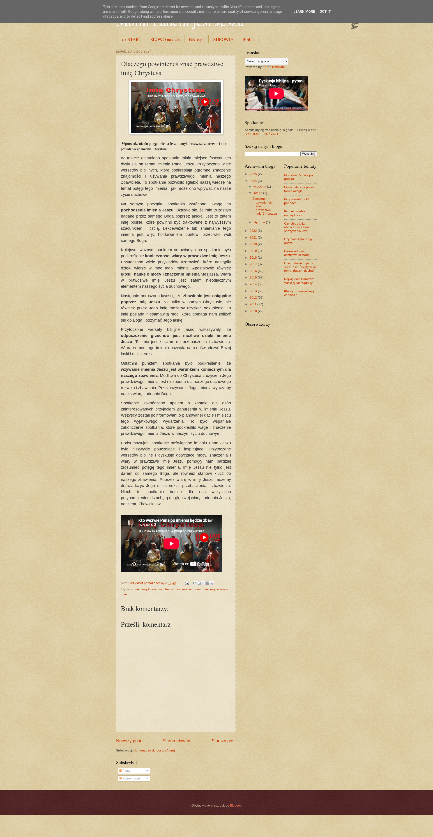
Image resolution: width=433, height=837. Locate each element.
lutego (258, 193)
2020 (254, 244)
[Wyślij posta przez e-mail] (186, 583)
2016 (254, 271)
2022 (254, 230)
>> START (131, 39)
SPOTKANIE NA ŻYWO (261, 134)
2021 (254, 237)
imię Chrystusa (152, 589)
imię (137, 589)
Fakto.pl (196, 39)
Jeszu (168, 589)
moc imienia (183, 589)
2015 (254, 277)
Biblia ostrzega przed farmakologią (299, 189)
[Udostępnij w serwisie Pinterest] (212, 583)
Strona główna (176, 740)
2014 (254, 284)
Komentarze (131, 778)
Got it (325, 11)
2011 (253, 304)
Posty (126, 770)
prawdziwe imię (204, 589)
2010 (254, 311)
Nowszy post (128, 740)
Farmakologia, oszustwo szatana (297, 253)
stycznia (259, 222)
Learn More (304, 11)
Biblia (248, 39)
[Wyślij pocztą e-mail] (195, 583)
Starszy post (224, 740)
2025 (254, 174)
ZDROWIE (223, 39)
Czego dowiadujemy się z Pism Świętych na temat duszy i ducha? (300, 267)
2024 (254, 181)
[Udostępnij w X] (203, 583)
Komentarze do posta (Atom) (154, 750)
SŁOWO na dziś (165, 39)
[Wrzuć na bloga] (199, 583)
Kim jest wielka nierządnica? (294, 213)
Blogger (235, 805)
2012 (254, 297)
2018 (254, 257)
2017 (254, 264)
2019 (254, 251)
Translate (278, 67)
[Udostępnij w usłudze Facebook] (207, 583)
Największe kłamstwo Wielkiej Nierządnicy (299, 281)
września (260, 186)
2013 (254, 291)
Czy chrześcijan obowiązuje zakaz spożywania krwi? (296, 227)
